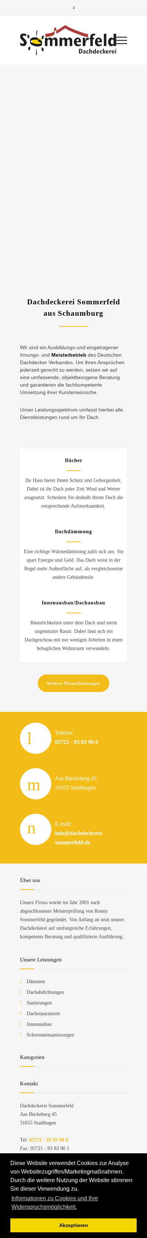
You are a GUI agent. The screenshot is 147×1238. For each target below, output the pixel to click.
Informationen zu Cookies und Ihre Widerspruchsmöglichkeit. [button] (54, 1202)
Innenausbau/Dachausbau (73, 602)
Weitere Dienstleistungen (73, 683)
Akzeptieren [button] (73, 1225)
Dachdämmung (73, 531)
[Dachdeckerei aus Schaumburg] (68, 40)
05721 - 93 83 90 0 (76, 742)
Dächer (73, 460)
